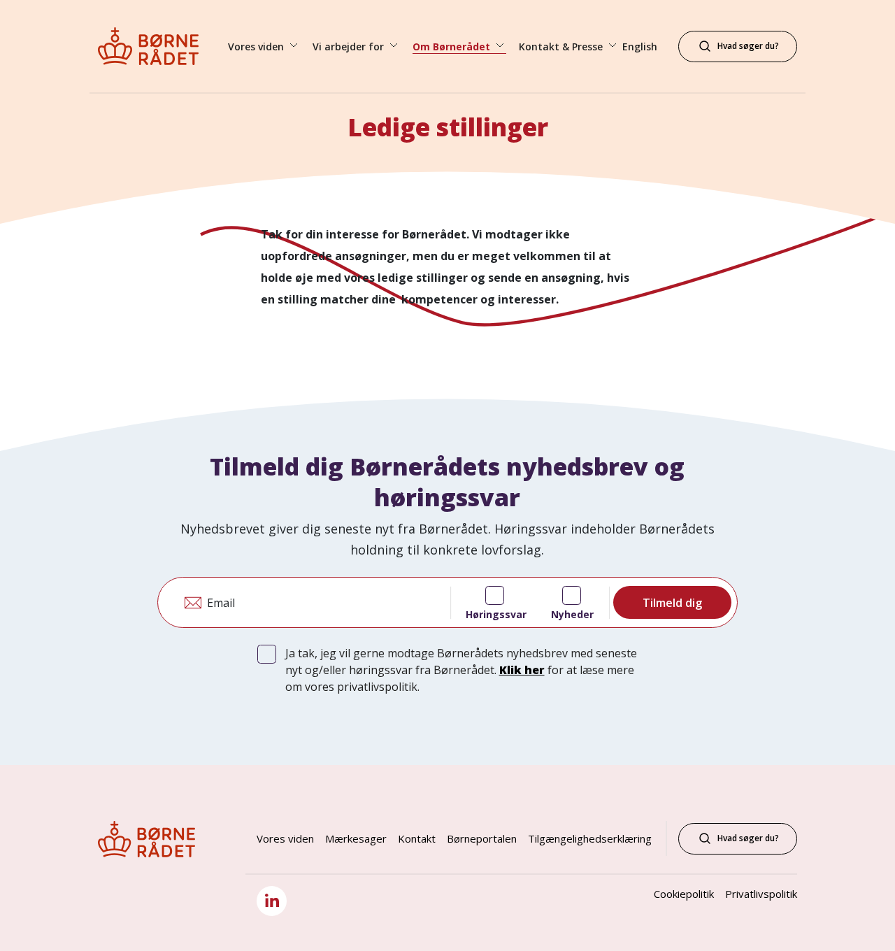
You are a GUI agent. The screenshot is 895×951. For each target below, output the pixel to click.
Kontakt (417, 838)
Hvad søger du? (748, 838)
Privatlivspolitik (761, 894)
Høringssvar (496, 614)
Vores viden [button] (257, 46)
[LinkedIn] (272, 901)
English (639, 46)
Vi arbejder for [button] (350, 46)
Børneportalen (482, 838)
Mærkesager (356, 838)
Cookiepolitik (684, 894)
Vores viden (285, 838)
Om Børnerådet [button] (453, 46)
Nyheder (572, 614)
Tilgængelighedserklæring (590, 838)
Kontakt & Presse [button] (562, 46)
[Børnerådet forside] (161, 46)
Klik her (522, 670)
